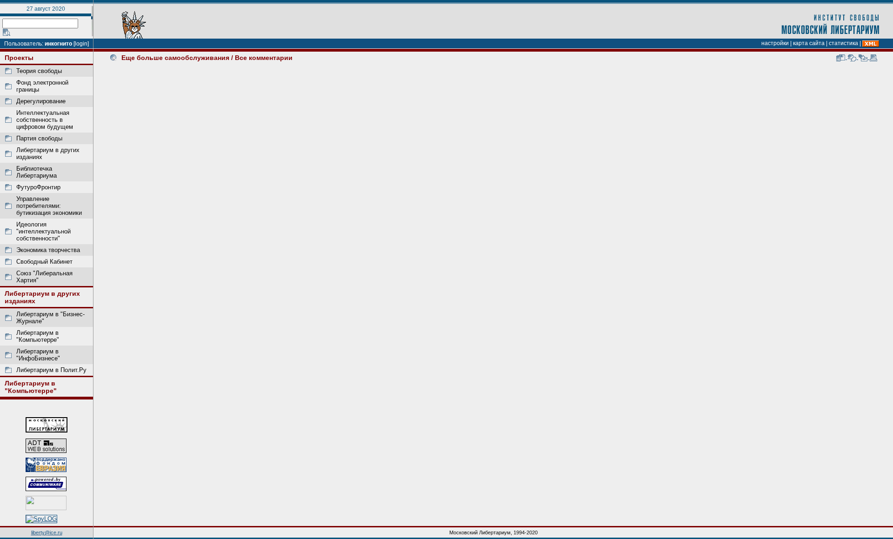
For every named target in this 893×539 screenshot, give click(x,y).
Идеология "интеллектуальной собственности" (43, 231)
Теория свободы (39, 70)
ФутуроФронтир (38, 187)
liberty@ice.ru (46, 532)
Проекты (19, 57)
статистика (843, 43)
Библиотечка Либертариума (36, 172)
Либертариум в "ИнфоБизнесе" (38, 355)
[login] (81, 43)
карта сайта (809, 43)
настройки (775, 43)
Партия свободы (39, 138)
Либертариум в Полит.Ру (51, 369)
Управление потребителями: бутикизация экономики (49, 205)
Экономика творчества (48, 249)
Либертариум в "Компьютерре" (37, 336)
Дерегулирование (41, 101)
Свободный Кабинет (44, 261)
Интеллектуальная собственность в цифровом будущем (44, 119)
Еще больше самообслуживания (175, 57)
